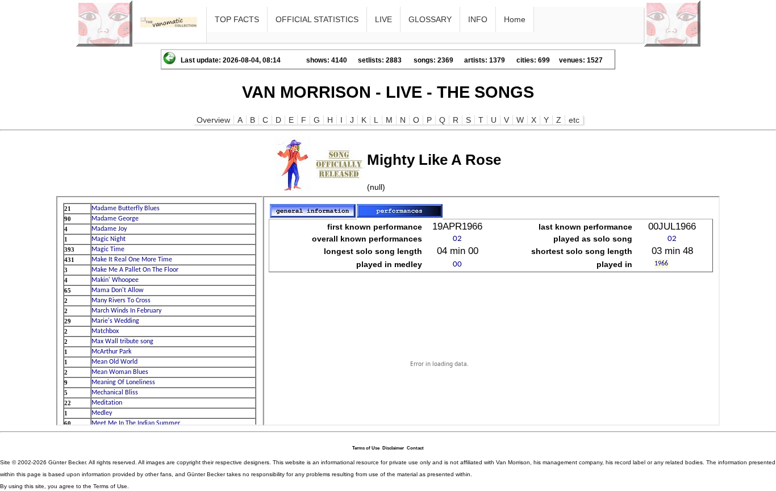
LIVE (383, 19)
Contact (415, 448)
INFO (477, 19)
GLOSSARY (430, 19)
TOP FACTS (237, 19)
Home (514, 19)
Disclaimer (393, 448)
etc (574, 119)
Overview (213, 119)
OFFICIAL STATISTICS (317, 19)
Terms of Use (365, 448)
